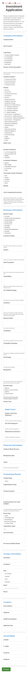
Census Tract (7, 401)
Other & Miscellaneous (11, 121)
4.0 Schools (8, 168)
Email (5, 585)
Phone (5, 591)
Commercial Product (10, 79)
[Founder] (14, 576)
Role (5, 570)
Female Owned (9, 393)
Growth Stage (8, 222)
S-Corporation (9, 58)
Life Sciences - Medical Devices (13, 116)
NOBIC (7, 155)
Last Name (6, 564)
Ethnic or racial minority (11, 390)
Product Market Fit (10, 220)
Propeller (7, 157)
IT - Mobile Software (10, 112)
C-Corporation (9, 57)
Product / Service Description (12, 67)
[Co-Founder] (14, 573)
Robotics (7, 138)
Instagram (6, 659)
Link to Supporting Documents (12, 192)
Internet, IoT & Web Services (12, 105)
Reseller (7, 231)
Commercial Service (10, 81)
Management (7, 369)
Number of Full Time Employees (11, 414)
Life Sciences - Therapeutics (12, 119)
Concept (7, 216)
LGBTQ (7, 391)
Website (5, 185)
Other (6, 170)
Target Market (7, 276)
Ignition (7, 163)
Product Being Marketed (11, 229)
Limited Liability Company (12, 55)
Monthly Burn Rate (8, 455)
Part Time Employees (11, 423)
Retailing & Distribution (11, 123)
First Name (7, 557)
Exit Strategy (7, 357)
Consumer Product (10, 83)
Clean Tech (8, 92)
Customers (6, 302)
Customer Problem (9, 236)
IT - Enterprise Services (11, 108)
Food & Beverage (9, 134)
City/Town (6, 612)
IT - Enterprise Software (11, 110)
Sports (6, 127)
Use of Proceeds (8, 532)
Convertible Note (9, 517)
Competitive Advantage (10, 343)
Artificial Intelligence (10, 131)
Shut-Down (8, 233)
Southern (7, 179)
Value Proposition (8, 262)
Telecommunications (10, 129)
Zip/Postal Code (8, 625)
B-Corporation (9, 60)
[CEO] (14, 579)
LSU (6, 175)
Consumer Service (10, 84)
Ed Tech (7, 97)
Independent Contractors (13, 431)
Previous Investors (9, 491)
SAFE (6, 516)
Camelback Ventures (10, 166)
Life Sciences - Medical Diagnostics (14, 118)
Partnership (8, 62)
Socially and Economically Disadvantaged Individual (10, 398)
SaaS (6, 140)
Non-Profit (7, 64)
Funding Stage (7, 478)
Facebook (6, 652)
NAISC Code (7, 143)
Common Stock (9, 523)
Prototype (7, 225)
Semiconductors (9, 125)
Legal (6, 136)
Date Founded (8, 46)
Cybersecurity (8, 132)
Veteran (7, 388)
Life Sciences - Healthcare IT (13, 114)
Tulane (7, 177)
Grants (5, 462)
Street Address (7, 606)
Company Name (8, 39)
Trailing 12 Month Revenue (11, 449)
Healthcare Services (10, 101)
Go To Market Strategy (9, 290)
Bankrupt (7, 227)
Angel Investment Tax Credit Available (11, 502)
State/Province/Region (10, 619)
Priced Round (8, 519)
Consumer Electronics (11, 93)
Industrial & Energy (10, 103)
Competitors (7, 330)
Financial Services (10, 99)
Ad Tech (7, 90)
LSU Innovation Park (10, 154)
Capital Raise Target (9, 526)
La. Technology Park (10, 152)
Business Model (8, 318)
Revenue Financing (10, 521)
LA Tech (7, 181)
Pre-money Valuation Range (11, 543)
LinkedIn (6, 639)
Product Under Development (12, 218)
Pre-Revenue (8, 223)
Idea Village (8, 164)
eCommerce (8, 95)
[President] (14, 582)
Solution (5, 249)
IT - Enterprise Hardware (11, 106)
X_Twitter (6, 646)
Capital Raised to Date (9, 484)
